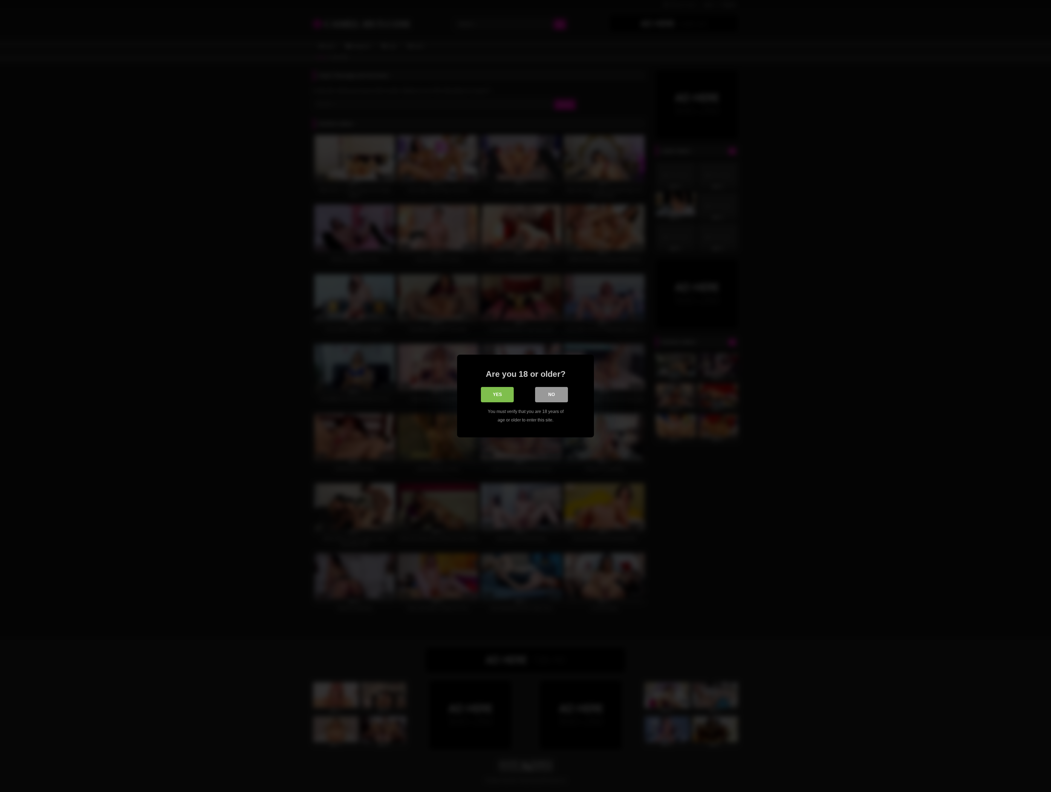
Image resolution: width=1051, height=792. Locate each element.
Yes (497, 394)
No (551, 394)
